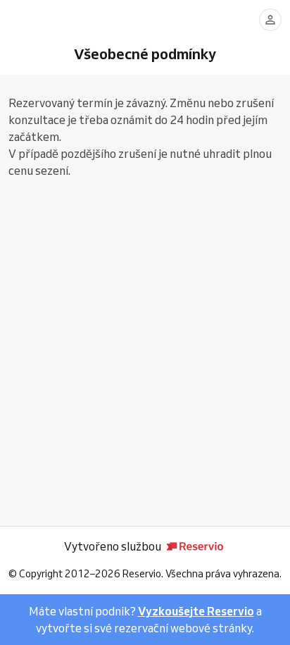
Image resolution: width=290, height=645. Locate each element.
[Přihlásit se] (270, 19)
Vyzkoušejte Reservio (196, 611)
